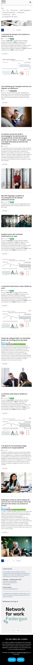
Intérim (14, 14)
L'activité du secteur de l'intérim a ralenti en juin (15, 35)
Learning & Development (8, 12)
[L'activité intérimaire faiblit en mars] (16, 428)
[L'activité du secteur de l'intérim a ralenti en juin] (16, 68)
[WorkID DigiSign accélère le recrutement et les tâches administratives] (16, 221)
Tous (3, 10)
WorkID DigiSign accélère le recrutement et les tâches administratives (12, 198)
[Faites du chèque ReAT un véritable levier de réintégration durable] (16, 377)
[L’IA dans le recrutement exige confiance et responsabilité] (16, 482)
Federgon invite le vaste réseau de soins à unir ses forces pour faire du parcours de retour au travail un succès (16, 503)
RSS (8, 10)
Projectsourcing (6, 14)
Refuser (20, 659)
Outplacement (20, 12)
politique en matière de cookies (19, 652)
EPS (13, 630)
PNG (18, 630)
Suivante (18, 30)
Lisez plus (4, 53)
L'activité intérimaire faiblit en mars (14, 395)
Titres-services (14, 10)
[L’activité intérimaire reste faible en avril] (16, 320)
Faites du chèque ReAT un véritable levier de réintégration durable (15, 339)
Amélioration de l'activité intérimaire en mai (12, 235)
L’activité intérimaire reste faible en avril (16, 287)
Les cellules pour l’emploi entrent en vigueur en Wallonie (16, 87)
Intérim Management (25, 10)
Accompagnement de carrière (9, 16)
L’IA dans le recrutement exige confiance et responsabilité (13, 447)
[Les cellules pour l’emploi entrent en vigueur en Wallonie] (16, 117)
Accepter (11, 659)
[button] (30, 2)
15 (13, 30)
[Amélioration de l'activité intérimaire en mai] (16, 268)
